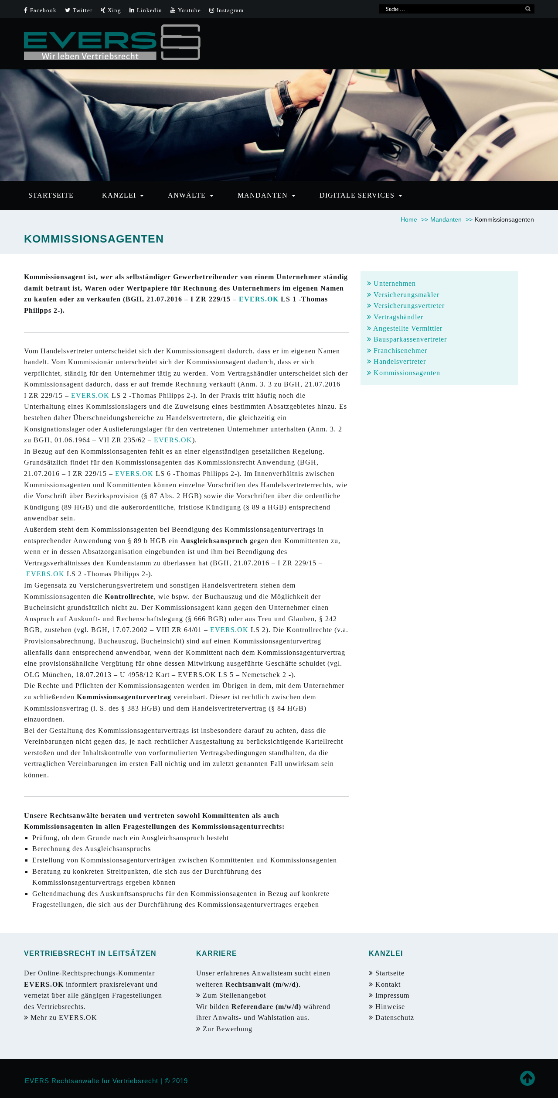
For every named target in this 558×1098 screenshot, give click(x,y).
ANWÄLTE (187, 195)
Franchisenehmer (399, 350)
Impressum (391, 995)
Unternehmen (393, 283)
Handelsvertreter (398, 361)
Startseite (389, 973)
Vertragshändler (397, 317)
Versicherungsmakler (405, 294)
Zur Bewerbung (229, 1029)
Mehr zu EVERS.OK (65, 1017)
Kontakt (387, 984)
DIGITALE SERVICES (357, 195)
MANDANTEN (263, 195)
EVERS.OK (259, 299)
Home (414, 219)
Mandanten (451, 219)
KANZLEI (119, 195)
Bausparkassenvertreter (409, 339)
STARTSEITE (51, 195)
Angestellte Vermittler (406, 328)
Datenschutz (394, 1017)
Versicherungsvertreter (408, 305)
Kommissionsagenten (405, 372)
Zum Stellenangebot (235, 995)
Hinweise (389, 1006)
